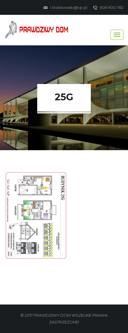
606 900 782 (111, 7)
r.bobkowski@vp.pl (68, 7)
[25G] (36, 215)
